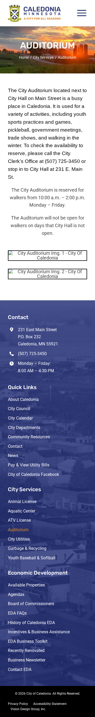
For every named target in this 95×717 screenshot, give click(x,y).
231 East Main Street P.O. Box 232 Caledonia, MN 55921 (38, 336)
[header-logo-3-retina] (34, 6)
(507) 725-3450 (32, 353)
